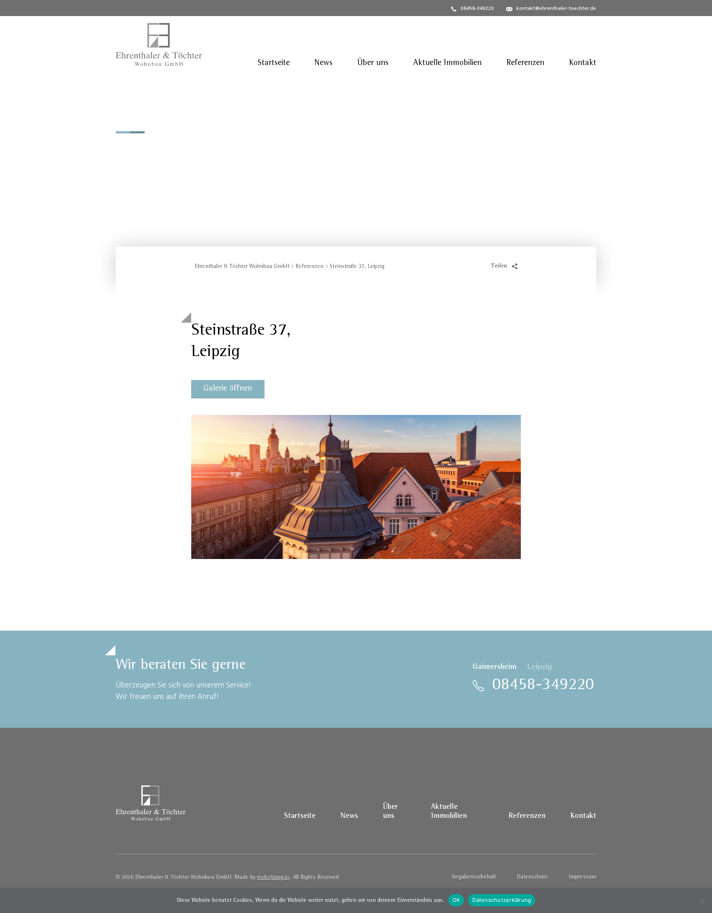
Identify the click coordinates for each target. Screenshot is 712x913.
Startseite (274, 63)
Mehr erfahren (154, 206)
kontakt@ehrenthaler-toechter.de (556, 8)
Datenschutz (532, 877)
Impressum (582, 877)
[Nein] (702, 900)
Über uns (373, 63)
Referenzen (525, 63)
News (323, 63)
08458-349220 (477, 8)
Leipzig (539, 667)
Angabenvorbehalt (474, 877)
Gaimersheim (495, 667)
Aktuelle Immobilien (447, 63)
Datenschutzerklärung (501, 900)
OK (456, 900)
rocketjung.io (273, 877)
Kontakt (582, 63)
